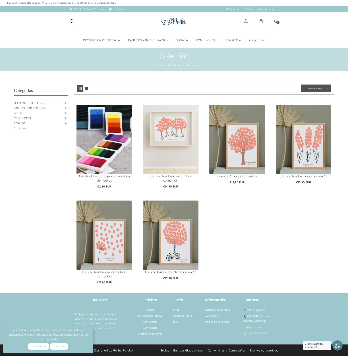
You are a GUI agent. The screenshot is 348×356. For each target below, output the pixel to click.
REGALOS (19, 123)
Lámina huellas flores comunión (303, 176)
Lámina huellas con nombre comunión (170, 178)
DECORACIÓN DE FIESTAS (29, 103)
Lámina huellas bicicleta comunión (170, 272)
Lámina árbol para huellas (237, 176)
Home (158, 65)
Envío (176, 309)
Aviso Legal (211, 315)
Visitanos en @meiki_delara (260, 9)
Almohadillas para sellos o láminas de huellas (104, 178)
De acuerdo (39, 346)
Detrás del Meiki (182, 315)
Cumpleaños (150, 327)
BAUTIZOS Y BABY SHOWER (30, 108)
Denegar (59, 346)
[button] (72, 21)
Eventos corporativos (150, 333)
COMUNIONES (22, 118)
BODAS (18, 113)
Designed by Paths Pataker (114, 350)
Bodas (150, 309)
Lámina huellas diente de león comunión (104, 274)
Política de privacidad (217, 321)
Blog (175, 321)
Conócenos (235, 9)
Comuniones (150, 321)
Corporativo (20, 128)
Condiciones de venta (217, 309)
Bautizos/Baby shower (150, 315)
